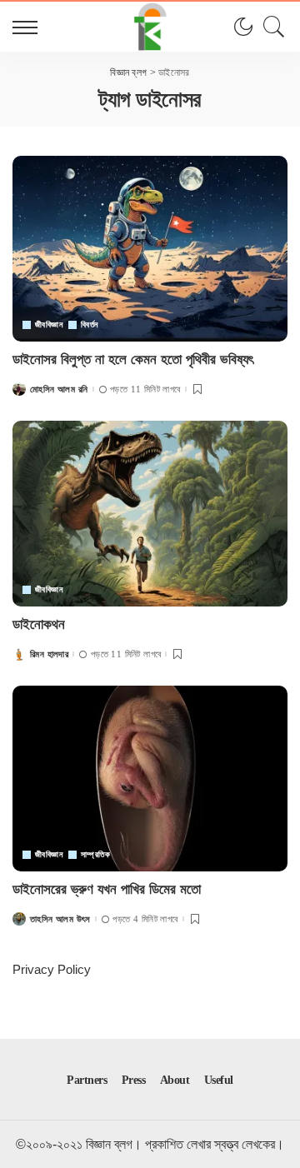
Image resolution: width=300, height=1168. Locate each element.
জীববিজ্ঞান (48, 325)
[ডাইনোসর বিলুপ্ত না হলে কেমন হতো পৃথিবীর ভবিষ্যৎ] (150, 249)
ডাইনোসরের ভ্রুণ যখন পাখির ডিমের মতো (106, 889)
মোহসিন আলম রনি (59, 389)
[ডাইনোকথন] (150, 513)
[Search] (270, 27)
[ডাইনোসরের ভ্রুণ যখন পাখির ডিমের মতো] (150, 778)
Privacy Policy (51, 969)
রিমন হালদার (49, 654)
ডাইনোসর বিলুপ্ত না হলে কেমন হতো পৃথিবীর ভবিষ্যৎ (132, 359)
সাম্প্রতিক (95, 855)
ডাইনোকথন (38, 624)
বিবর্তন (89, 325)
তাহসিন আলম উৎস (60, 919)
